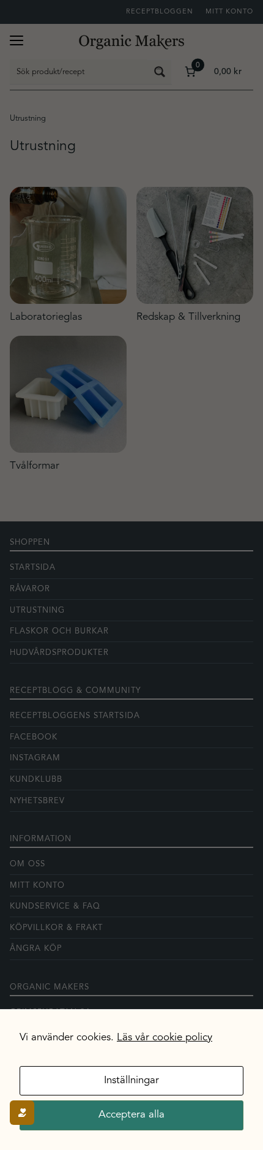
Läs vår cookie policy (164, 1037)
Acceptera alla (131, 1115)
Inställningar (131, 1080)
